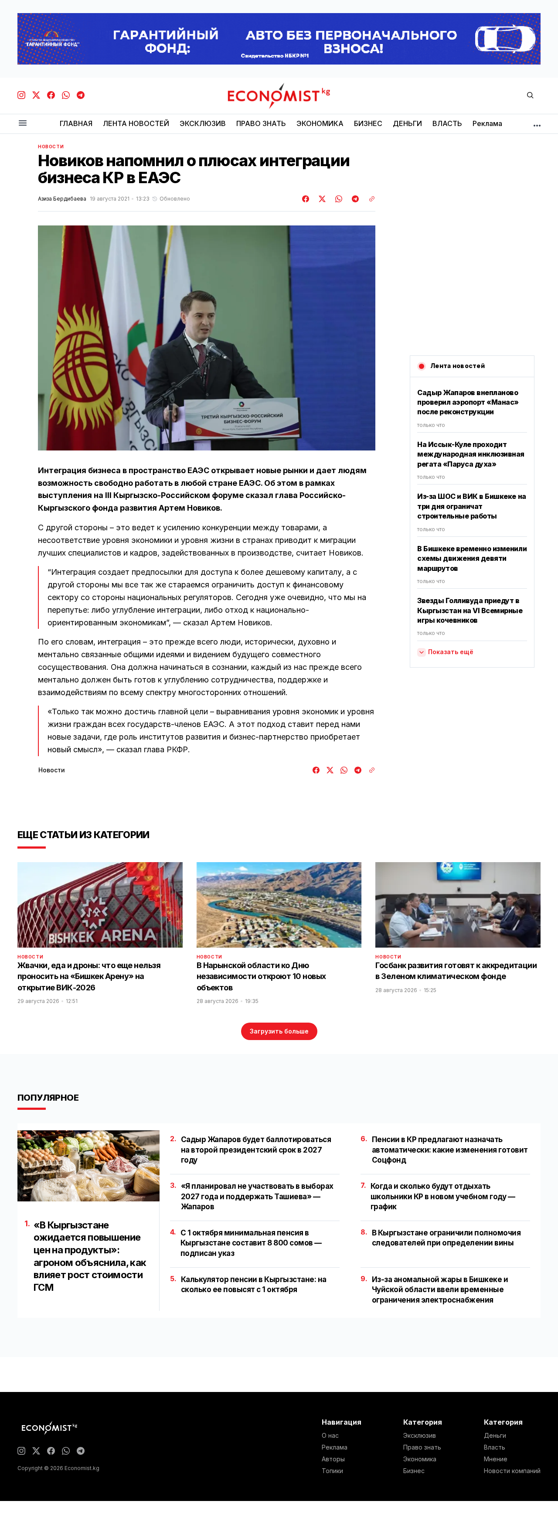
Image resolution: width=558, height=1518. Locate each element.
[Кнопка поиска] (530, 96)
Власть (494, 1447)
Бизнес (414, 1470)
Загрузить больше (279, 1031)
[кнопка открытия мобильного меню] (22, 124)
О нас (330, 1435)
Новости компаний (512, 1470)
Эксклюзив (419, 1435)
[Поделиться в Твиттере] (321, 198)
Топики (332, 1470)
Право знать (422, 1447)
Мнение (495, 1459)
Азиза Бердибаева (62, 199)
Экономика (419, 1459)
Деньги (495, 1435)
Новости (51, 146)
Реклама (334, 1447)
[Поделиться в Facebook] (306, 198)
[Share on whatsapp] (337, 198)
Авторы (333, 1459)
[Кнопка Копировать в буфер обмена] (368, 198)
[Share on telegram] (354, 198)
